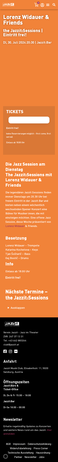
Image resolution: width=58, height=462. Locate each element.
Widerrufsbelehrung (20, 448)
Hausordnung (43, 452)
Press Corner (41, 448)
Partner (18, 457)
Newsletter (30, 457)
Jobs (41, 457)
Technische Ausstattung (21, 452)
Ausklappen (18, 307)
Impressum (19, 444)
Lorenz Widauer (15, 226)
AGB (8, 444)
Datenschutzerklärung (39, 444)
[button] (47, 4)
